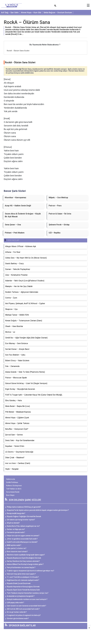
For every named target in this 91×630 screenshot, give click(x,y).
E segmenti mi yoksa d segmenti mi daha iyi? (24, 615)
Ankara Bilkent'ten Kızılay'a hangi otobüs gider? (25, 564)
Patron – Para (55, 205)
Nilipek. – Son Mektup (58, 197)
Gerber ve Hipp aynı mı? (16, 529)
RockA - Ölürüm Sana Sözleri (18, 51)
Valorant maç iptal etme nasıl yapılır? (21, 574)
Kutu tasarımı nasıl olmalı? (17, 551)
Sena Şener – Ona (13, 225)
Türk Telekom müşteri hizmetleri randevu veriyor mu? (27, 593)
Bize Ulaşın (10, 495)
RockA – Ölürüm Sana (27, 22)
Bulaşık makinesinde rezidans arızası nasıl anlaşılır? (27, 599)
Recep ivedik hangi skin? (16, 513)
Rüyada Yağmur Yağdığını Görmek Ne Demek (24, 516)
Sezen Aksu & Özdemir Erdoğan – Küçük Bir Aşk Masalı (23, 215)
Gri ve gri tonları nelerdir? (17, 612)
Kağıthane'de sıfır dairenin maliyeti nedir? (23, 580)
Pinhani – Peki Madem (14, 233)
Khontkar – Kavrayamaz (15, 197)
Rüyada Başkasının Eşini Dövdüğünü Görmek (24, 558)
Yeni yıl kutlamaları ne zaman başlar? (21, 567)
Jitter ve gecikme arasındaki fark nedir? (22, 539)
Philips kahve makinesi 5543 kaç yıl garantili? (24, 507)
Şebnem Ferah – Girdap (59, 225)
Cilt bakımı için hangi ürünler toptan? (21, 520)
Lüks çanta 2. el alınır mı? (16, 548)
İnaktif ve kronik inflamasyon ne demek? (22, 542)
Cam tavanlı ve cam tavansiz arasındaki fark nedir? (26, 606)
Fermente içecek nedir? (16, 532)
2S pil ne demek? (13, 523)
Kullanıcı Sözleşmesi (14, 485)
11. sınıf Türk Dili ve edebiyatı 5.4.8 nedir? (23, 577)
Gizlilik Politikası (12, 482)
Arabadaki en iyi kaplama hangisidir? (20, 596)
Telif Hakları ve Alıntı (13, 489)
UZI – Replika (54, 233)
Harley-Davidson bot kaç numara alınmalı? (23, 561)
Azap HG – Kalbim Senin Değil (18, 205)
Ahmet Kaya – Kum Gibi (31, 12)
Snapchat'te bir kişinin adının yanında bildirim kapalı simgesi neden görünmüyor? (38, 510)
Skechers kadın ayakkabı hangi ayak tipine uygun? (26, 555)
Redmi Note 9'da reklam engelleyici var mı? (23, 526)
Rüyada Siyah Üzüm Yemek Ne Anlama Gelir (23, 590)
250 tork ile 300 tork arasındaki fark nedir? (23, 609)
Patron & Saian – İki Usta (60, 214)
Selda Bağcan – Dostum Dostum (57, 12)
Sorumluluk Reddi (12, 492)
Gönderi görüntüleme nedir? (18, 618)
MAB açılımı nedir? (14, 545)
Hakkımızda (10, 479)
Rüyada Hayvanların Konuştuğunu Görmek (23, 587)
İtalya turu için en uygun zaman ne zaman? (23, 536)
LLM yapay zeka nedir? (15, 602)
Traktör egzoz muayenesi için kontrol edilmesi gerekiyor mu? (30, 571)
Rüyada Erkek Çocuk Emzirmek (18, 583)
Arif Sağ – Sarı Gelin (10, 12)
